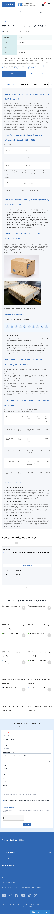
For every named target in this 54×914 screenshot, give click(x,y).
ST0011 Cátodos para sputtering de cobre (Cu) (40, 708)
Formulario (17, 19)
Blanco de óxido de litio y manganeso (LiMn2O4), (31, 66)
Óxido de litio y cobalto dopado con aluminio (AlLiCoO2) (18, 68)
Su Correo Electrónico (8, 739)
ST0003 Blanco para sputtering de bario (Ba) (39, 627)
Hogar (3, 19)
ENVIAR (27, 824)
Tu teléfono (6, 745)
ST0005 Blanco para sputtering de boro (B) (13, 654)
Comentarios (6, 791)
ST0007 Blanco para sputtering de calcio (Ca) (13, 681)
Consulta (8, 4)
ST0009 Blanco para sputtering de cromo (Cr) (39, 681)
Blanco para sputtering (24, 19)
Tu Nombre (6, 732)
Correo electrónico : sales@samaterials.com (13, 878)
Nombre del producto (8, 752)
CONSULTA (14, 74)
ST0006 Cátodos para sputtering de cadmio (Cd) (40, 654)
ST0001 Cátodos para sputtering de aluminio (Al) (14, 627)
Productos (11, 19)
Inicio (7, 19)
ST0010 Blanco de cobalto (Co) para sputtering (12, 708)
